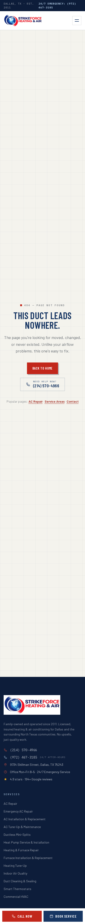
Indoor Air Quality (15, 873)
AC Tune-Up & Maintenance (22, 827)
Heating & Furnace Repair (21, 850)
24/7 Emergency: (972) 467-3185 (57, 5)
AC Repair (36, 401)
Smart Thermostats (17, 889)
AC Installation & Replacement (25, 819)
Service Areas (55, 401)
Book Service (66, 916)
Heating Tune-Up (15, 865)
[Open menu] (76, 20)
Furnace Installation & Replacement (28, 858)
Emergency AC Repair (18, 811)
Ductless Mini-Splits (17, 834)
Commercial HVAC (16, 896)
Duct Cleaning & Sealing (20, 881)
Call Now (24, 916)
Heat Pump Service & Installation (26, 842)
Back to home (42, 368)
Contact (73, 401)
